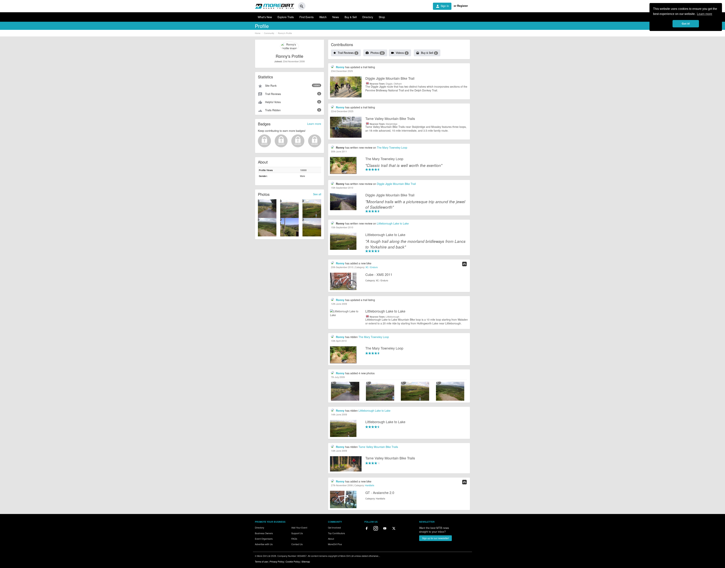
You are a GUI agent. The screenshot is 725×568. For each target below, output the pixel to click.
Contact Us (297, 544)
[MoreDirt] (274, 6)
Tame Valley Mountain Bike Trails (378, 447)
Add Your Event (299, 527)
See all (317, 194)
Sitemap (306, 561)
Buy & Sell (351, 17)
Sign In (442, 6)
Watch (323, 17)
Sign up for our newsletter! (435, 538)
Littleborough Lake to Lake (393, 223)
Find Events (306, 17)
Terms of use (261, 561)
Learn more (314, 124)
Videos (401, 53)
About (331, 538)
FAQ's (294, 538)
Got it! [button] (686, 23)
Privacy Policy (277, 561)
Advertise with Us (264, 544)
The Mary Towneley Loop (392, 147)
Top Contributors (336, 533)
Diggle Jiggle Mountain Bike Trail (396, 184)
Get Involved (334, 527)
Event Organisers (264, 538)
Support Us (297, 533)
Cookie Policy (293, 561)
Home (257, 33)
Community (269, 33)
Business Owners (264, 533)
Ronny (340, 67)
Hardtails (369, 485)
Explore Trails (286, 17)
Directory (367, 17)
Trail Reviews (347, 53)
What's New (265, 17)
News (335, 17)
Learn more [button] (704, 13)
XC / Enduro (372, 267)
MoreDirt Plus (335, 544)
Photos (376, 53)
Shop (382, 17)
